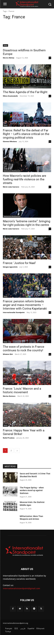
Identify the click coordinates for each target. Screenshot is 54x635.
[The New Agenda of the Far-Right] (27, 76)
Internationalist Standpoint (14, 312)
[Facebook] (13, 609)
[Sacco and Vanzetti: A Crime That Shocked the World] (10, 477)
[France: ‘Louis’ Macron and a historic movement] (27, 373)
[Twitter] (41, 609)
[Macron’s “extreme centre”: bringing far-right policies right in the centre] (27, 205)
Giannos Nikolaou (10, 141)
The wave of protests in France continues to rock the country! (23, 348)
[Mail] (20, 609)
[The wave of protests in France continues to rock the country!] (27, 331)
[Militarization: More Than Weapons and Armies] (10, 520)
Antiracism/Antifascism (12, 87)
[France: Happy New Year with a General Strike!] (27, 415)
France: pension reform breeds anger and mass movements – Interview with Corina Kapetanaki (25, 305)
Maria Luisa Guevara (11, 187)
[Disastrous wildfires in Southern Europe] (27, 34)
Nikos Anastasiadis (10, 96)
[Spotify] (34, 609)
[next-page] (17, 450)
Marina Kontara (9, 396)
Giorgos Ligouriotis (10, 267)
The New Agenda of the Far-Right (25, 92)
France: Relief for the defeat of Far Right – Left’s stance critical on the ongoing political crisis (26, 134)
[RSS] (27, 609)
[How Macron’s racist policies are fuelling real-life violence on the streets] (27, 160)
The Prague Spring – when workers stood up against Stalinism (32, 490)
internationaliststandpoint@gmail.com (21, 588)
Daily (5, 45)
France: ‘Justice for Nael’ (19, 263)
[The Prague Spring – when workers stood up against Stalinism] (10, 491)
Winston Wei (8, 354)
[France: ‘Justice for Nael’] (27, 247)
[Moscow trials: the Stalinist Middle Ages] (10, 506)
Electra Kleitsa (8, 58)
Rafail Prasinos (8, 438)
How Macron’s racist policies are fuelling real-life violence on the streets (24, 179)
